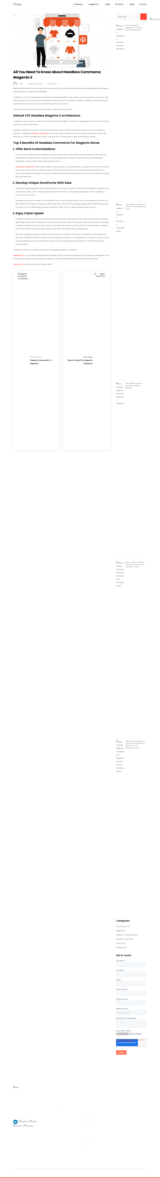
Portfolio (119, 4)
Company (78, 4)
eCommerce (121, 926)
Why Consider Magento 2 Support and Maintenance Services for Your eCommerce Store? (135, 744)
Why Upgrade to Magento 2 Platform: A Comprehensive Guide (135, 206)
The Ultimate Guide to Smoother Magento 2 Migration (133, 385)
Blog (132, 4)
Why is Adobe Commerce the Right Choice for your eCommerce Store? (134, 564)
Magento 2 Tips (122, 939)
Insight (118, 930)
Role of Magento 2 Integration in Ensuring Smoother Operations (133, 27)
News (118, 943)
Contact (143, 4)
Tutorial (119, 947)
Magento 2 (94, 4)
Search (143, 16)
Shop (108, 4)
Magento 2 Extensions (125, 935)
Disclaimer (94, 1173)
